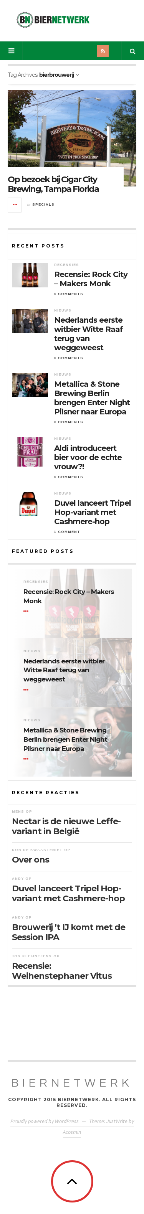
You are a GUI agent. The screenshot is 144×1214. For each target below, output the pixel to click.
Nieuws (62, 310)
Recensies (66, 265)
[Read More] (27, 611)
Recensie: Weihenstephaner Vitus (62, 971)
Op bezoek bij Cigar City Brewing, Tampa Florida (53, 184)
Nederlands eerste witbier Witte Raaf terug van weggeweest (88, 333)
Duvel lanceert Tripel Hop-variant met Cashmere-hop (92, 512)
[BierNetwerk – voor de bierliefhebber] (53, 20)
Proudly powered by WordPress (44, 1121)
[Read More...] (15, 205)
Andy (18, 879)
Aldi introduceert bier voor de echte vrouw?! (88, 457)
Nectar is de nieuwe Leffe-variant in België (66, 826)
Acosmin (72, 1131)
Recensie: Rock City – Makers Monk (90, 279)
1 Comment (67, 532)
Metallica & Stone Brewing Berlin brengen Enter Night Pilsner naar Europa (92, 397)
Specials (43, 204)
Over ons (30, 859)
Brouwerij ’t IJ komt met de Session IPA (68, 932)
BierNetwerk (72, 1083)
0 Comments (68, 294)
